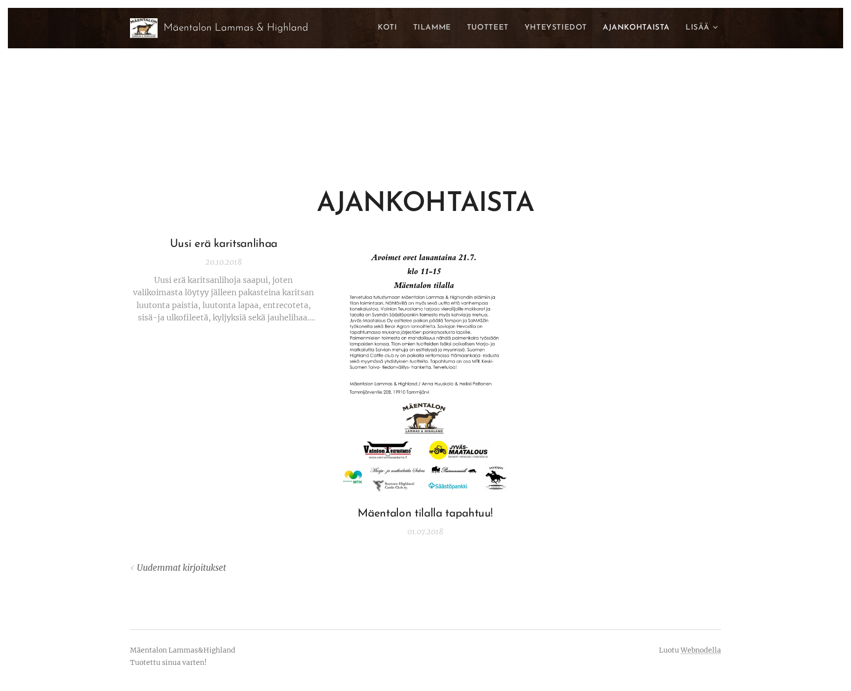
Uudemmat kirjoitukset (181, 567)
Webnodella (701, 650)
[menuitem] (390, 28)
